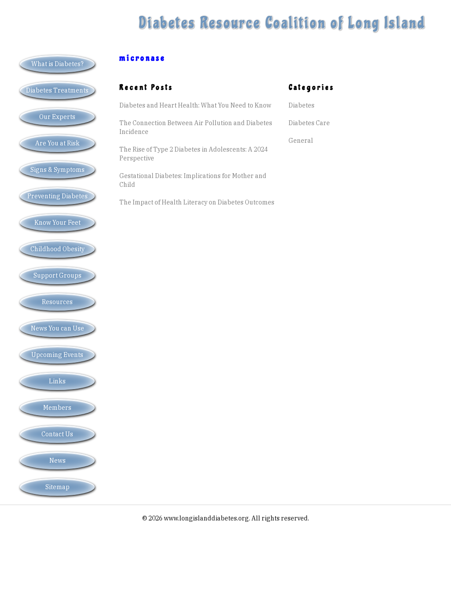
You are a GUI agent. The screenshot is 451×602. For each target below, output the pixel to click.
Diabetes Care (309, 123)
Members (57, 408)
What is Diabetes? (57, 64)
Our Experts (57, 117)
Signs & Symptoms (57, 170)
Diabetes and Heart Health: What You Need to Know (195, 105)
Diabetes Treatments (57, 90)
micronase (142, 58)
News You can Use (57, 328)
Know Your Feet (57, 223)
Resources (57, 302)
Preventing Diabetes (57, 196)
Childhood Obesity (57, 249)
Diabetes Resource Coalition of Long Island (282, 23)
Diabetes (301, 105)
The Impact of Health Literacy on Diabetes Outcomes (196, 202)
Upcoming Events (57, 355)
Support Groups (57, 275)
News (57, 461)
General (300, 141)
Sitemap (57, 487)
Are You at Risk (57, 143)
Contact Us (57, 434)
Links (57, 381)
